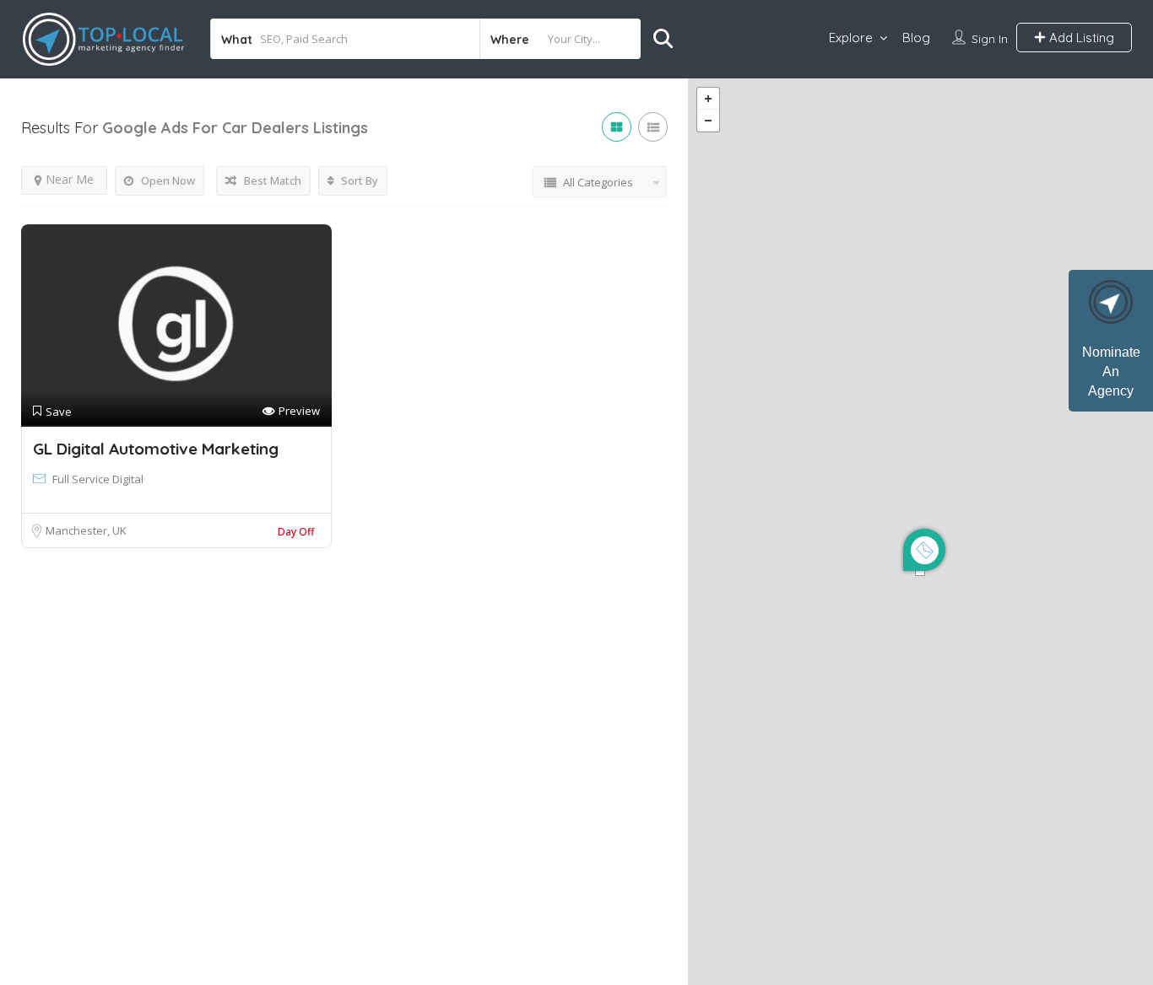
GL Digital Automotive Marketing (156, 449)
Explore (851, 38)
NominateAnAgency (1111, 371)
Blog (916, 38)
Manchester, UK (86, 530)
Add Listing (1080, 38)
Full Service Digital (97, 479)
